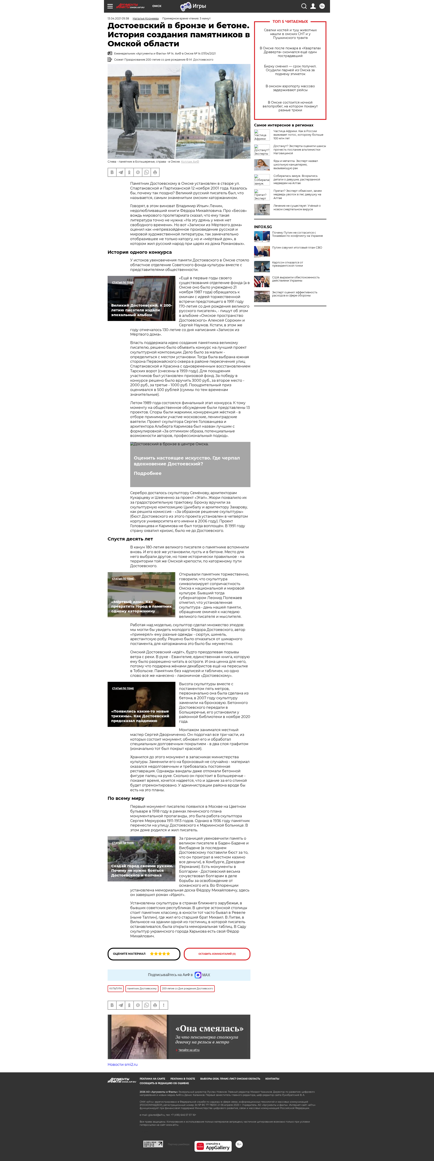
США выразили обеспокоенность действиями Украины (296, 279)
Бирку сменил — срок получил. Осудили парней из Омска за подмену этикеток (290, 70)
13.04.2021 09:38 (118, 18)
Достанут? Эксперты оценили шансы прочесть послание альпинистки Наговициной (300, 149)
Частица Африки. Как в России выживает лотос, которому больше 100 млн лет (298, 134)
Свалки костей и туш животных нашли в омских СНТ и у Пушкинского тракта (290, 34)
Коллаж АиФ (190, 161)
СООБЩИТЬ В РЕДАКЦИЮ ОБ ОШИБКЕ (164, 1083)
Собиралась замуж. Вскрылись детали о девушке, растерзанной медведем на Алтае (297, 179)
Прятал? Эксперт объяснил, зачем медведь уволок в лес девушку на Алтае (298, 194)
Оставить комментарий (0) (217, 953)
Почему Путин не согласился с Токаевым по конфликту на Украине (297, 234)
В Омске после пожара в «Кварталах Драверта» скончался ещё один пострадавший (290, 52)
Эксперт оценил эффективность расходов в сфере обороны (294, 294)
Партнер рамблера (178, 1144)
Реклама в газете (182, 1078)
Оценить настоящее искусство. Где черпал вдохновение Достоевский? (187, 461)
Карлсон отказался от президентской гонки (287, 264)
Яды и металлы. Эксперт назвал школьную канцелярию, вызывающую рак (296, 164)
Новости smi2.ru (123, 1064)
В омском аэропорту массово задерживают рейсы (290, 88)
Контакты (272, 1078)
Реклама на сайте (152, 1078)
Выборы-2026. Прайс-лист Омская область (230, 1078)
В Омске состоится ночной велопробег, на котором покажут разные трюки (290, 106)
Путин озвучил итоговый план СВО (297, 247)
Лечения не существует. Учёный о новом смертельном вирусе (297, 207)
